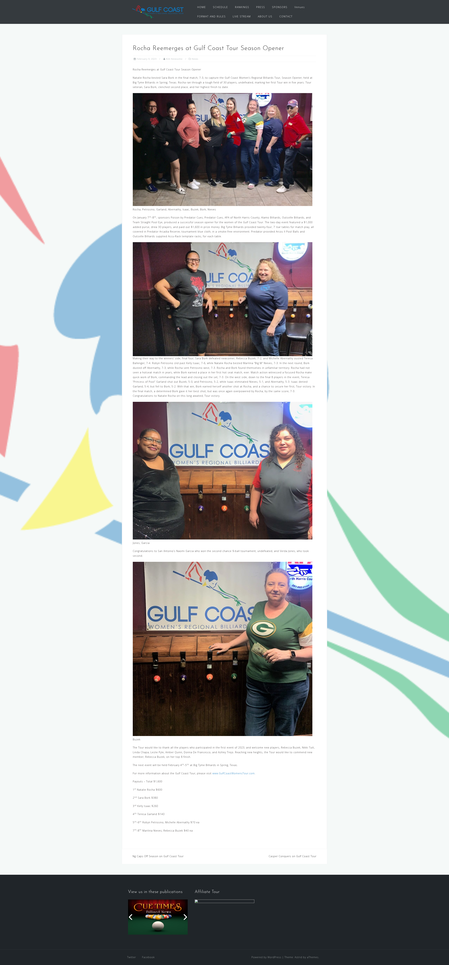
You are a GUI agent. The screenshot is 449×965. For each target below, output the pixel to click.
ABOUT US (265, 16)
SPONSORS (279, 7)
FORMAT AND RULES (211, 16)
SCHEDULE (220, 7)
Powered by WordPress (266, 957)
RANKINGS (242, 7)
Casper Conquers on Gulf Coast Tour (292, 856)
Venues (299, 7)
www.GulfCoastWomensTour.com (233, 773)
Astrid (298, 957)
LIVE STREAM (242, 16)
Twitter (131, 957)
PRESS (260, 7)
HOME (201, 7)
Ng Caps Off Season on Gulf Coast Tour (158, 856)
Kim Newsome (174, 58)
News (195, 58)
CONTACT (286, 16)
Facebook (148, 957)
